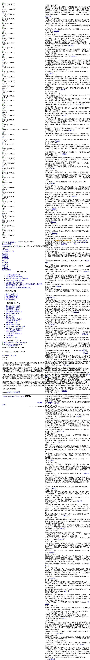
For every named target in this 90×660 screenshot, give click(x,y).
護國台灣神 (5, 255)
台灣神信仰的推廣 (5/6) (13, 321)
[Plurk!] (12, 396)
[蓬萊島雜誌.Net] (12, 346)
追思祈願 (5, 253)
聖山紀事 (5, 262)
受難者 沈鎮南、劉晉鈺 (13, 324)
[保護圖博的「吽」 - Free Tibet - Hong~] (14, 342)
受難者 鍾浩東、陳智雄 (13, 308)
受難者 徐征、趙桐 (11, 337)
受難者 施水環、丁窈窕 (13, 306)
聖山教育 (5, 264)
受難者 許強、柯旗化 (12, 310)
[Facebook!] (6, 396)
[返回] (4, 404)
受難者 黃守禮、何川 (12, 313)
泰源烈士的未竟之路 (12, 294)
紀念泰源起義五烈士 (12, 298)
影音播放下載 (6, 269)
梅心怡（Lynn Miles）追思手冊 (15, 280)
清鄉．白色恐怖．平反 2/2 (14, 319)
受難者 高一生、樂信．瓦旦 (14, 328)
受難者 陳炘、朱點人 (12, 322)
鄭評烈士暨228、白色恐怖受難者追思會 (18, 287)
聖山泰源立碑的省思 (12, 296)
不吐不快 (17, 246)
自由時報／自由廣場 (13, 392)
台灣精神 (5, 257)
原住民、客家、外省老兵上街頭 (15, 326)
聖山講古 (5, 260)
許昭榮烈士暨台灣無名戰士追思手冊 (17, 278)
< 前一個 (39, 402)
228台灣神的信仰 (11, 332)
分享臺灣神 (5, 258)
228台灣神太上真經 (8, 251)
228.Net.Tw (5, 246)
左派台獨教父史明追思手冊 (14, 276)
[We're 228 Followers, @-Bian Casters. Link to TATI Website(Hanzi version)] (12, 344)
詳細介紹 (48, 16)
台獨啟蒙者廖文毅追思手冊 (14, 282)
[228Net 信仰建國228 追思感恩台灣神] (9, 244)
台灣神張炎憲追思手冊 (13, 275)
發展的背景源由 (11, 315)
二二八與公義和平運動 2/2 (14, 330)
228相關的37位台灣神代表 (14, 311)
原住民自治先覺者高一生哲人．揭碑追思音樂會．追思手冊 (24, 284)
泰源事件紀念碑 (11, 299)
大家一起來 (12, 355)
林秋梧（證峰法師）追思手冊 (15, 286)
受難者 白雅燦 (10, 317)
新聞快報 (5, 266)
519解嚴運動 (9, 335)
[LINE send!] (20, 396)
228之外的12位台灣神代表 (14, 333)
